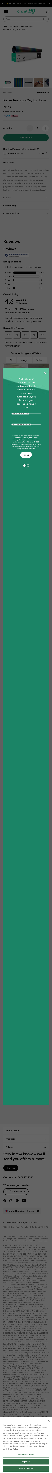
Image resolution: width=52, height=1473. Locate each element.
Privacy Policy (28, 437)
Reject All (26, 1462)
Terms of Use (18, 437)
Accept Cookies (26, 1469)
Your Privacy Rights (26, 1454)
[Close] (44, 373)
